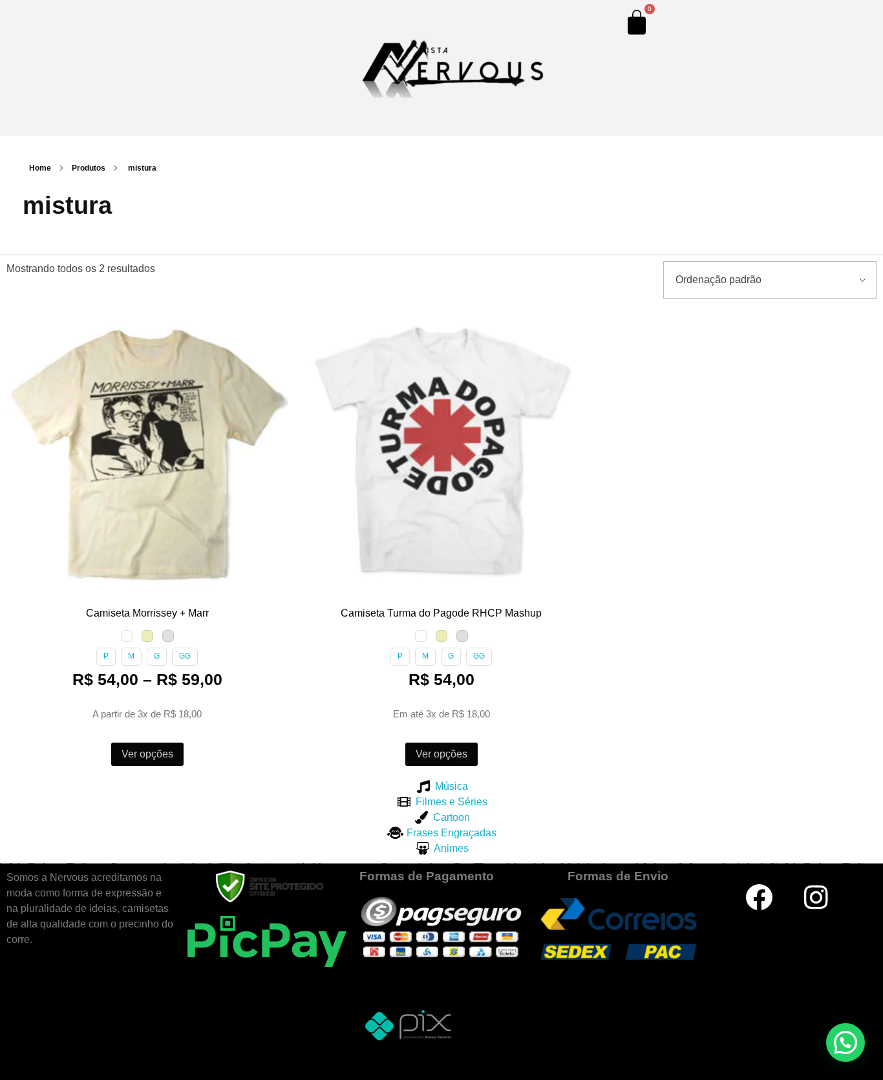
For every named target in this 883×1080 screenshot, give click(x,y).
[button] (19, 323)
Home (40, 168)
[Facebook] (759, 897)
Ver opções (147, 753)
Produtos (88, 168)
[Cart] (636, 22)
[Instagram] (816, 897)
